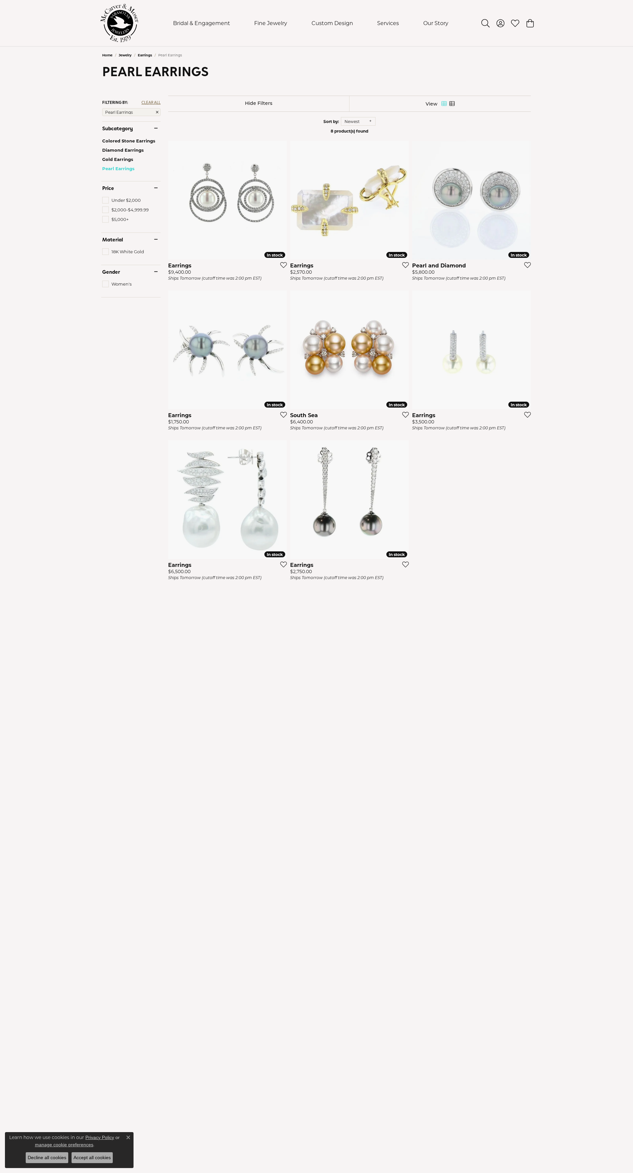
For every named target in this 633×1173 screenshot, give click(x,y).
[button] (485, 23)
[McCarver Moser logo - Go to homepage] (119, 23)
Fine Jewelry (270, 22)
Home (107, 55)
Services (388, 22)
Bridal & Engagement (201, 22)
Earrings (145, 55)
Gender (111, 271)
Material (112, 239)
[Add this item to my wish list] (281, 265)
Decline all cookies (47, 1157)
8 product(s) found (349, 131)
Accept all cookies (92, 1157)
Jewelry (125, 55)
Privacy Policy (99, 1137)
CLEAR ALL (151, 102)
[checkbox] (121, 200)
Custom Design (332, 22)
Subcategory (117, 128)
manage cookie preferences (64, 1144)
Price (108, 188)
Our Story (435, 22)
